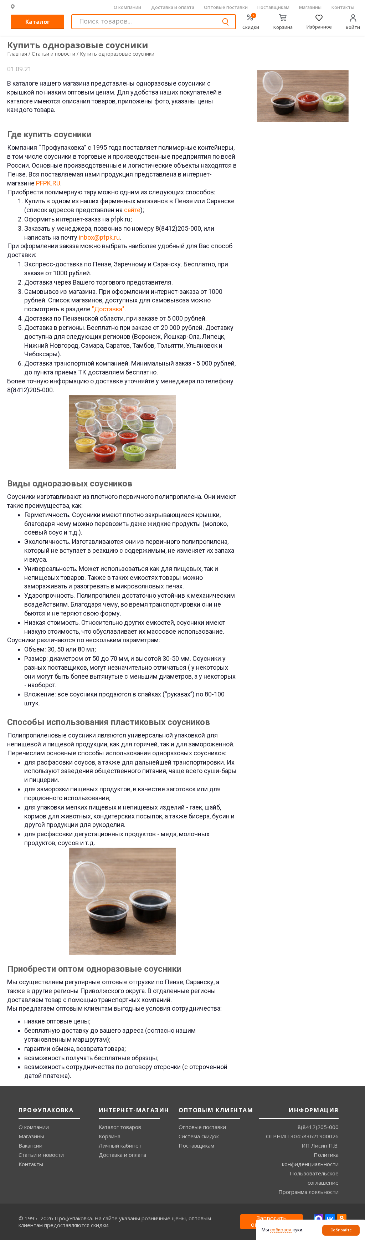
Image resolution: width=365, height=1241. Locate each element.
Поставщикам (273, 7)
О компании (127, 7)
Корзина (109, 1136)
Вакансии (30, 1145)
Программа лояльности (308, 1191)
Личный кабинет (120, 1145)
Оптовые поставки (226, 7)
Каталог (37, 22)
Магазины (310, 7)
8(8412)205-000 (318, 1126)
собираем (281, 1229)
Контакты (342, 7)
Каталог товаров (120, 1126)
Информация (314, 1110)
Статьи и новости (41, 1154)
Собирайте (341, 1230)
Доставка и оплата (172, 7)
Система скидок (199, 1136)
